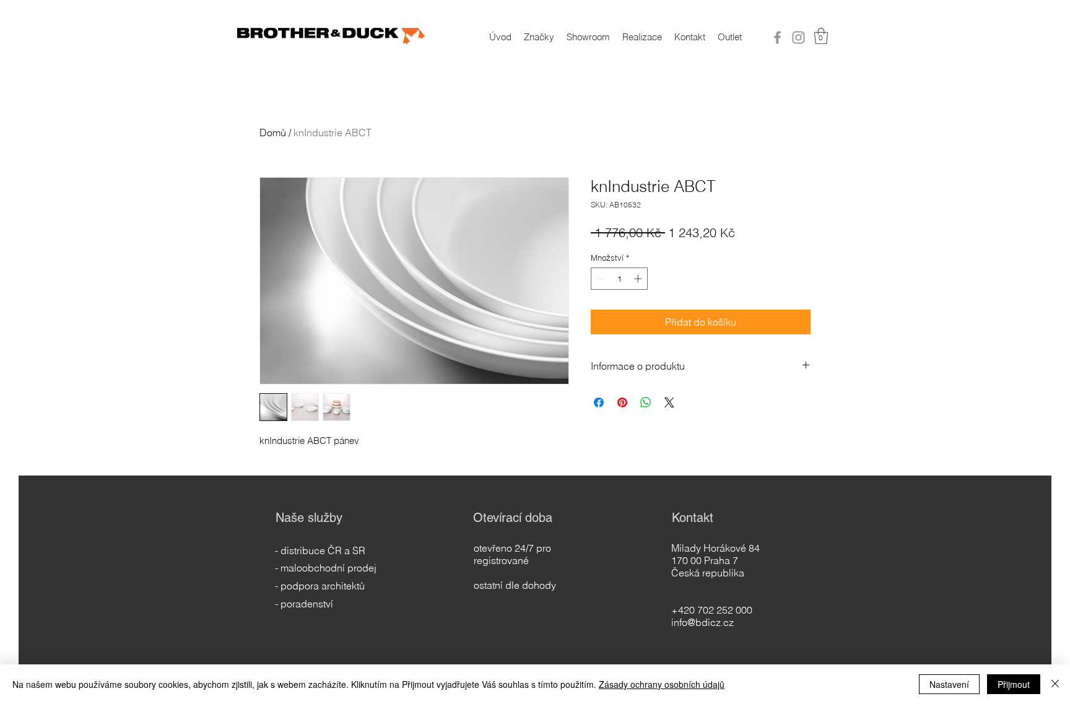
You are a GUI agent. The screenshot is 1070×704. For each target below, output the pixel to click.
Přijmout (1014, 684)
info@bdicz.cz (702, 622)
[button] (821, 36)
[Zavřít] (1055, 684)
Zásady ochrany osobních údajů (661, 684)
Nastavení (949, 684)
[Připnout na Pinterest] (622, 402)
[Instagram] (798, 37)
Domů (272, 132)
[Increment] (639, 278)
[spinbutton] (619, 278)
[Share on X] (669, 402)
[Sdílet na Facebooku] (598, 402)
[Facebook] (777, 37)
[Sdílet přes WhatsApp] (645, 402)
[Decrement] (600, 278)
